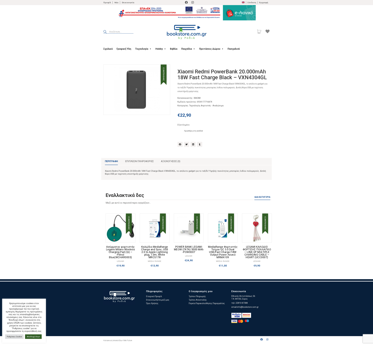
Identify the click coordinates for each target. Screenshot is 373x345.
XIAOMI (197, 98)
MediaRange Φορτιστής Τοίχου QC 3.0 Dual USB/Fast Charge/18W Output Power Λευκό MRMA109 (222, 252)
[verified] (236, 315)
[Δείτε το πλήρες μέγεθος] (108, 69)
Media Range (154, 261)
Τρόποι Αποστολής (198, 300)
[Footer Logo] (119, 297)
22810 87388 (242, 303)
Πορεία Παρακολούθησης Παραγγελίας (207, 303)
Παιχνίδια (186, 48)
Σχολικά (108, 48)
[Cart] (259, 32)
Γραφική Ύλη (124, 48)
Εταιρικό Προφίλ (154, 296)
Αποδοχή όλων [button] (33, 337)
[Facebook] (186, 2)
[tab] (111, 161)
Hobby (159, 48)
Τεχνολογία (141, 48)
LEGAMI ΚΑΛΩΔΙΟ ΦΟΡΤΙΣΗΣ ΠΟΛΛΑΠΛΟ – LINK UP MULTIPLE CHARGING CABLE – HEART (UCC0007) (257, 252)
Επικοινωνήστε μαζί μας (157, 300)
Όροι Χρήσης (152, 303)
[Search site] (105, 32)
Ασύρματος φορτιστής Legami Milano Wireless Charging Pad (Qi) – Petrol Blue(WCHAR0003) (120, 252)
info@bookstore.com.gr (248, 307)
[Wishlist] (267, 32)
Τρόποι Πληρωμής (197, 296)
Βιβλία (173, 48)
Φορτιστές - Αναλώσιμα (212, 105)
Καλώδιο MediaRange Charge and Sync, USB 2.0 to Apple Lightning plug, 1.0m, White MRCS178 (154, 252)
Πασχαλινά (234, 48)
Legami (120, 261)
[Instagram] (192, 2)
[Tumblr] (199, 144)
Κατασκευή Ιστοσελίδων (113, 340)
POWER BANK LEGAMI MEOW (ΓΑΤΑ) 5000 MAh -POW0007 (189, 249)
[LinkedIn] (193, 144)
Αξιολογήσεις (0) (170, 161)
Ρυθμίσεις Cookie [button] (14, 337)
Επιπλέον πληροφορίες (139, 161)
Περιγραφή (111, 161)
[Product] (120, 228)
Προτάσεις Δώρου (209, 48)
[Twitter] (186, 144)
